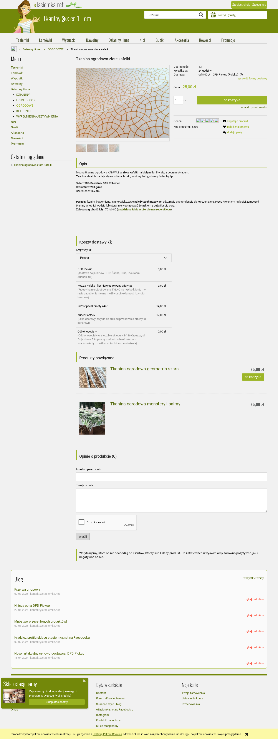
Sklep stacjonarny (107, 725)
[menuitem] (22, 40)
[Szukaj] (201, 15)
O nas (14, 709)
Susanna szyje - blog (108, 704)
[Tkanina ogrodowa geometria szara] (92, 377)
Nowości (17, 138)
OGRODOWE (24, 105)
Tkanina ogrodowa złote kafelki (33, 164)
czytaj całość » (254, 599)
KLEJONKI (23, 111)
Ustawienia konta (192, 698)
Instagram (102, 715)
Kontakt (101, 693)
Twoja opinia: (85, 485)
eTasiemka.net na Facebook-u (114, 709)
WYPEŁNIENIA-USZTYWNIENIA (37, 116)
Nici (13, 122)
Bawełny (17, 84)
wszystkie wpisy (253, 578)
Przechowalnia (191, 704)
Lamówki (17, 73)
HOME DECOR (25, 100)
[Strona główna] (27, 16)
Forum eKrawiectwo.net (110, 698)
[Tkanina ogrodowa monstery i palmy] (92, 418)
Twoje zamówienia (193, 693)
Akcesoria (17, 132)
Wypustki (17, 78)
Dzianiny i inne (20, 89)
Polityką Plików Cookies (107, 734)
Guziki (15, 127)
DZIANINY (23, 94)
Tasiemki (17, 67)
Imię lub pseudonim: (89, 469)
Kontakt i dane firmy (108, 720)
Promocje (17, 143)
